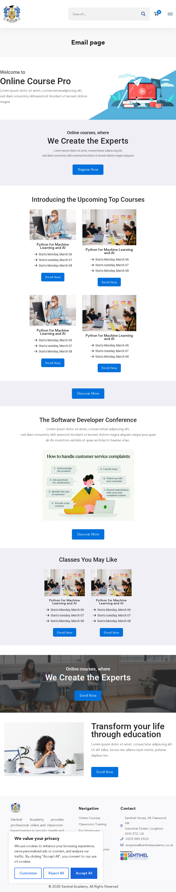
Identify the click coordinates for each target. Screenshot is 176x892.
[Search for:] (109, 14)
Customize (28, 873)
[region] (56, 857)
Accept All (84, 873)
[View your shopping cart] (157, 14)
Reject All (56, 873)
